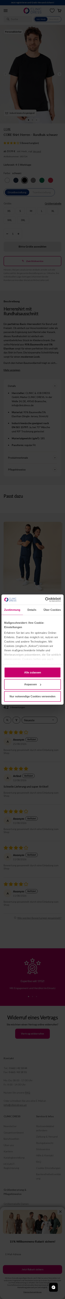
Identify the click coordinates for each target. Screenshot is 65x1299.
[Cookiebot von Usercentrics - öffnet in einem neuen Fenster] (46, 599)
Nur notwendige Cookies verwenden (32, 696)
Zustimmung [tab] (12, 609)
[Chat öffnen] (53, 1287)
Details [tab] (31, 609)
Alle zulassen (32, 672)
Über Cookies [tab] (52, 609)
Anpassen (30, 684)
